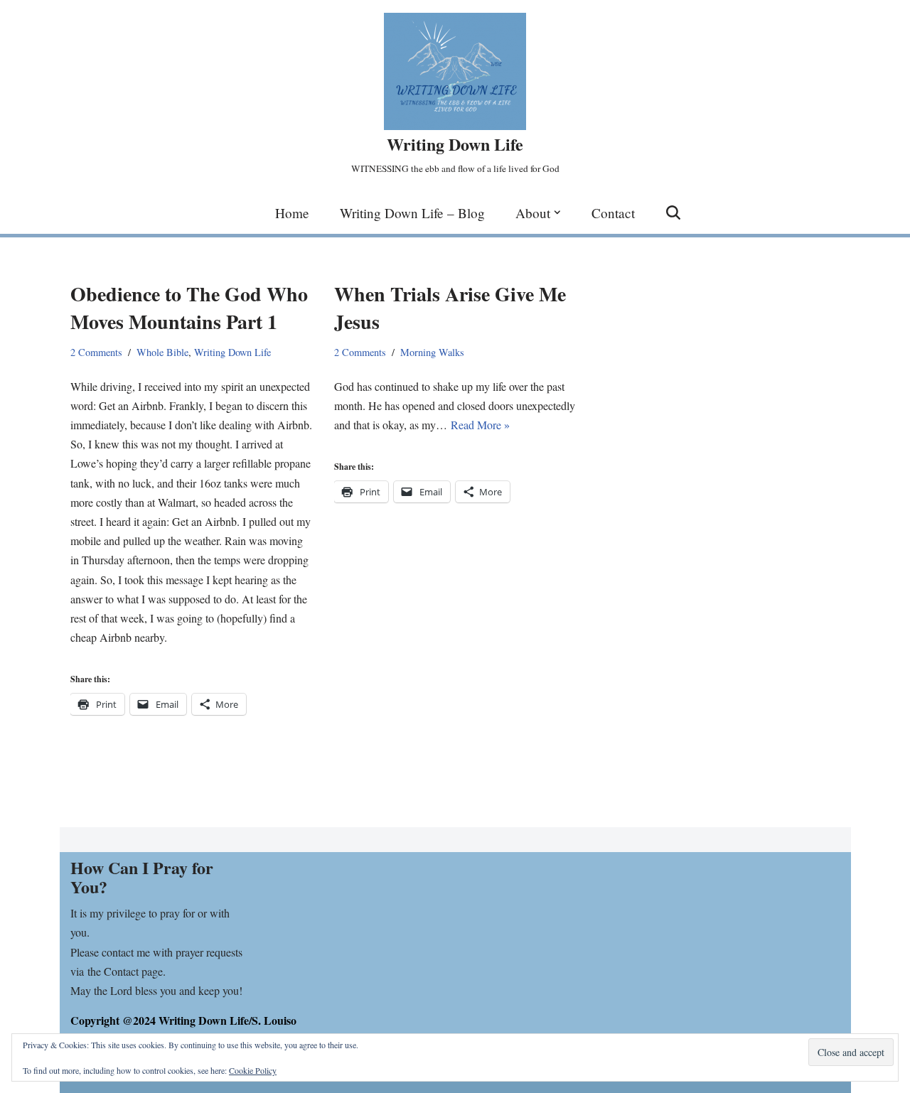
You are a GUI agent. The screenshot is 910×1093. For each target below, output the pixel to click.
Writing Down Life (232, 352)
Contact (613, 213)
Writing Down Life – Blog (412, 213)
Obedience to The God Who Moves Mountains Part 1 (189, 307)
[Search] (673, 212)
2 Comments (96, 352)
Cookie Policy (253, 1070)
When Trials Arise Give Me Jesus (450, 307)
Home (292, 213)
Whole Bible (162, 352)
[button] (557, 212)
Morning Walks (432, 352)
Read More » (480, 424)
